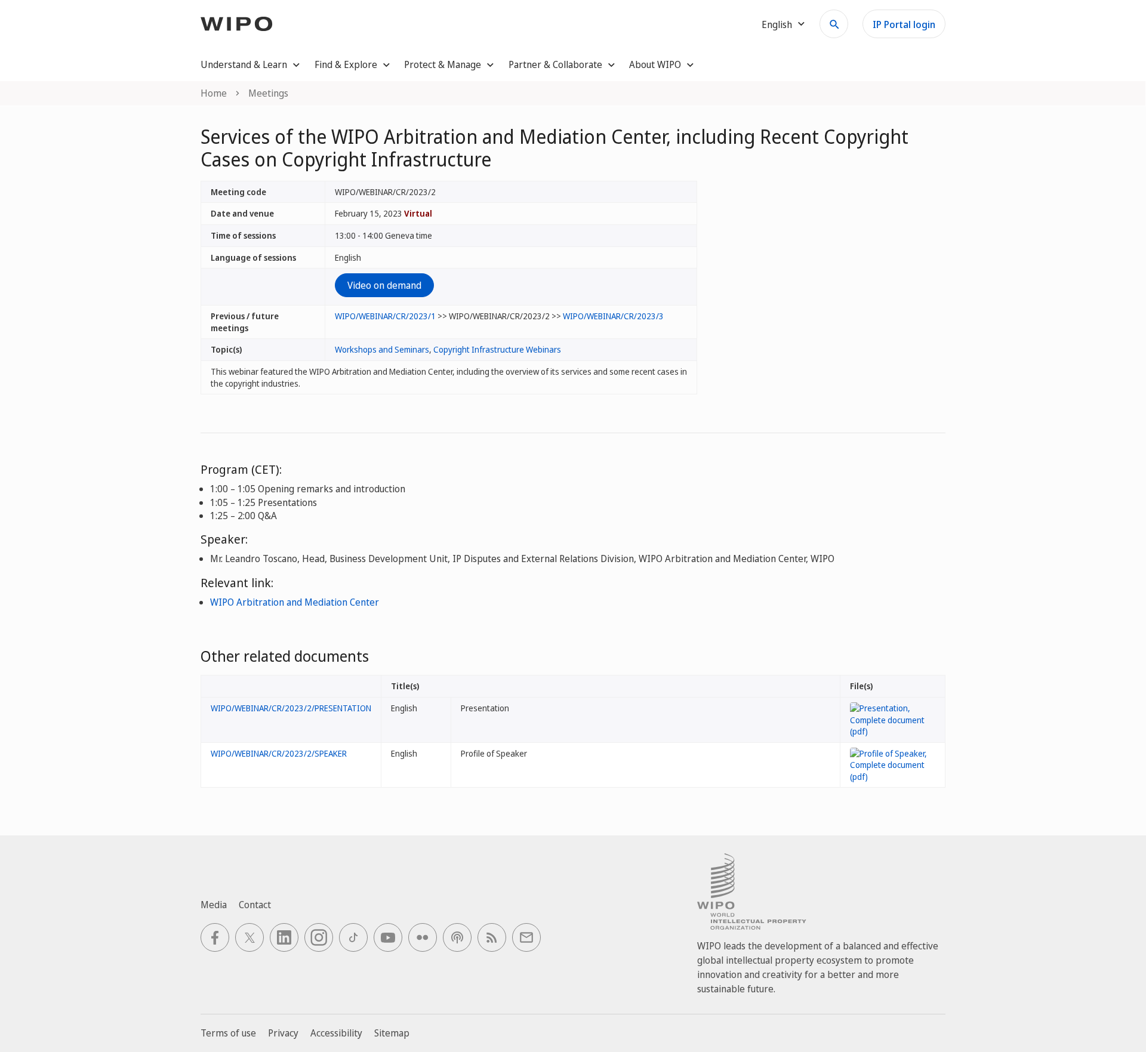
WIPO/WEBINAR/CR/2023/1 (385, 316)
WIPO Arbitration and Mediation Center (294, 602)
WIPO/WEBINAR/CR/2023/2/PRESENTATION (291, 708)
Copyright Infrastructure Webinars (497, 349)
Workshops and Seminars (382, 349)
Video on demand (384, 285)
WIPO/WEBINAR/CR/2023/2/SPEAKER (279, 753)
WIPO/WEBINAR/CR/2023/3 (613, 316)
